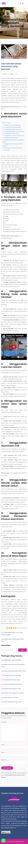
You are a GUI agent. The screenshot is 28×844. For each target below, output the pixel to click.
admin (11, 74)
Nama (3, 744)
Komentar (4, 722)
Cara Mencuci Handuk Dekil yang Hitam (11, 684)
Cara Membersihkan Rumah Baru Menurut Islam (13, 671)
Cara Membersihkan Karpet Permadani (11, 660)
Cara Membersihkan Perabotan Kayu (10, 679)
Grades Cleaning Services (17, 841)
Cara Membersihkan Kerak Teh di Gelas (11, 675)
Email (3, 752)
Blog (2, 59)
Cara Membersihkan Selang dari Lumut (11, 688)
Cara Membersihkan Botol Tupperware (11, 701)
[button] (3, 840)
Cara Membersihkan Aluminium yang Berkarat (11, 66)
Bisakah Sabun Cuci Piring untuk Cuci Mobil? (12, 693)
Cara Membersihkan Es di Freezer (9, 697)
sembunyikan (7, 122)
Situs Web (3, 760)
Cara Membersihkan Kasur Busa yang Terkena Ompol (13, 665)
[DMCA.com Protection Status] (6, 832)
